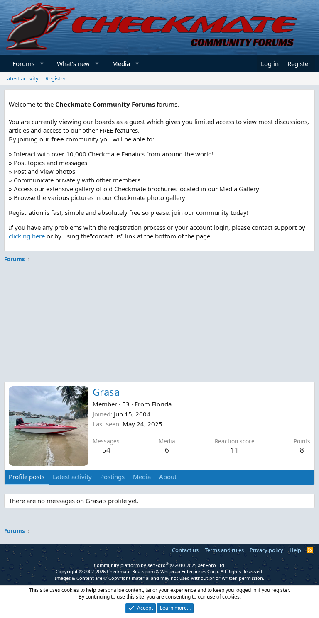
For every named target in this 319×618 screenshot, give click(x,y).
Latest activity (21, 78)
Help (295, 550)
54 (106, 450)
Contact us (185, 550)
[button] (42, 63)
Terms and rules (224, 550)
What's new (73, 63)
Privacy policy (266, 550)
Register (55, 78)
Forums (23, 63)
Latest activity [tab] (72, 476)
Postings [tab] (112, 476)
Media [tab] (142, 476)
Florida (162, 404)
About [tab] (168, 476)
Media (121, 63)
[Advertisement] (159, 323)
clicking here (27, 236)
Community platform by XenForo (160, 565)
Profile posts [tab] (26, 476)
